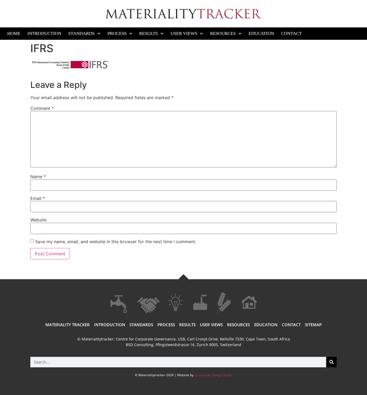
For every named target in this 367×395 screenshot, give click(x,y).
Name (38, 176)
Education (261, 33)
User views (211, 324)
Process (117, 33)
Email (37, 198)
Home (13, 33)
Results (148, 33)
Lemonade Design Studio (213, 375)
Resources (223, 33)
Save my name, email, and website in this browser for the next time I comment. (115, 241)
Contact (291, 33)
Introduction (44, 33)
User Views (184, 33)
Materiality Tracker (67, 324)
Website (38, 220)
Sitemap (313, 324)
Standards (81, 33)
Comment (42, 108)
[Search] (331, 362)
